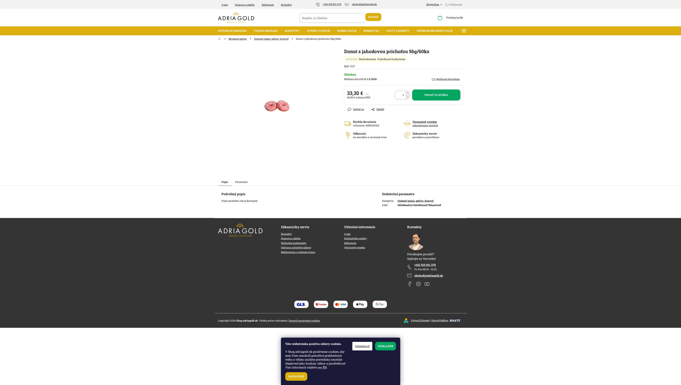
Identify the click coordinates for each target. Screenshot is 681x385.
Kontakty (286, 4)
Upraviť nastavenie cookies (304, 320)
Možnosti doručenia (448, 79)
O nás (224, 4)
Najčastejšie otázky (355, 238)
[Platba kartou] (340, 304)
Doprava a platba (245, 4)
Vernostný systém (354, 247)
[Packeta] (321, 304)
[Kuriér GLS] (301, 304)
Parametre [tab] (241, 182)
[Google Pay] (379, 304)
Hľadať (373, 17)
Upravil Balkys (439, 320)
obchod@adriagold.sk (428, 275)
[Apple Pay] (360, 304)
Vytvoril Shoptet (420, 320)
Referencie (268, 4)
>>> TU (322, 367)
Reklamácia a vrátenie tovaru (298, 252)
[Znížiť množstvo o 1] (407, 97)
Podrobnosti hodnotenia (391, 59)
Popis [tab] (224, 182)
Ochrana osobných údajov (296, 247)
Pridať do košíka (436, 95)
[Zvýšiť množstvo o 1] (407, 93)
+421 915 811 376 (425, 265)
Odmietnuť (362, 346)
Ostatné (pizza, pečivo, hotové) (416, 200)
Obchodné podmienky (293, 243)
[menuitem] (232, 30)
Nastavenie (296, 376)
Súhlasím (385, 346)
